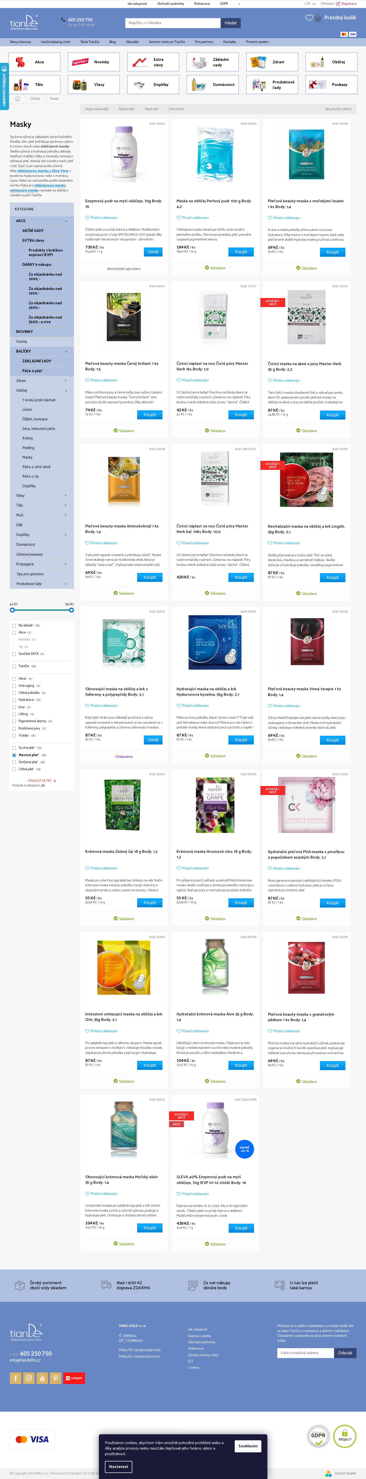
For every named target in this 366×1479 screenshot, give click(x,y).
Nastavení (118, 1466)
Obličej (21, 390)
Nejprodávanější (97, 109)
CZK (308, 4)
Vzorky (21, 341)
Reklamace (202, 4)
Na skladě (29, 625)
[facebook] (15, 1378)
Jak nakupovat (137, 4)
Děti (19, 525)
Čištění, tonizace (35, 419)
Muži (19, 515)
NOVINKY (24, 332)
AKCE (21, 221)
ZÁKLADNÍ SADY (36, 361)
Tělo (19, 505)
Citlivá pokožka (31, 693)
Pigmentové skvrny (35, 721)
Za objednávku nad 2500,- (45, 305)
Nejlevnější (127, 109)
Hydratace (29, 700)
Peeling (28, 448)
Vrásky (26, 735)
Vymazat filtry (39, 781)
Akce (24, 632)
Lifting (26, 714)
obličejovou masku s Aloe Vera (42, 171)
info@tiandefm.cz (25, 1360)
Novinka (26, 639)
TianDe (27, 666)
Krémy (27, 438)
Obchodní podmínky (170, 4)
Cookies (193, 1368)
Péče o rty (30, 476)
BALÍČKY (23, 351)
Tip (23, 647)
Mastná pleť (32, 755)
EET (190, 1361)
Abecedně (176, 109)
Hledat (231, 23)
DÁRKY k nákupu (36, 265)
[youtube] (42, 1378)
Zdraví (21, 381)
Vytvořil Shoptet (345, 1473)
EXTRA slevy (33, 240)
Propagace (25, 564)
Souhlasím (248, 1446)
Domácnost (25, 544)
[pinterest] (55, 1378)
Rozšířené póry (32, 728)
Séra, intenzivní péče (38, 429)
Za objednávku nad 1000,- (45, 276)
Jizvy (24, 707)
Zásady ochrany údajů (203, 1355)
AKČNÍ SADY (33, 231)
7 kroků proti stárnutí (38, 400)
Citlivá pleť (29, 769)
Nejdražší (151, 109)
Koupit (241, 252)
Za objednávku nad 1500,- (45, 291)
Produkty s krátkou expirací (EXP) (46, 252)
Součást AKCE (31, 654)
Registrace (349, 4)
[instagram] (29, 1378)
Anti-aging (29, 685)
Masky (27, 457)
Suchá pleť (29, 748)
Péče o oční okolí (36, 467)
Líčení (27, 410)
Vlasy (20, 495)
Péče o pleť (32, 371)
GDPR (224, 4)
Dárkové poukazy (29, 554)
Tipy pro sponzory (30, 574)
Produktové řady (29, 584)
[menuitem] (20, 42)
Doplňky (29, 486)
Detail (153, 252)
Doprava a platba (199, 1336)
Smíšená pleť (31, 762)
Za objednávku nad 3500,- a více (45, 319)
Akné (25, 678)
